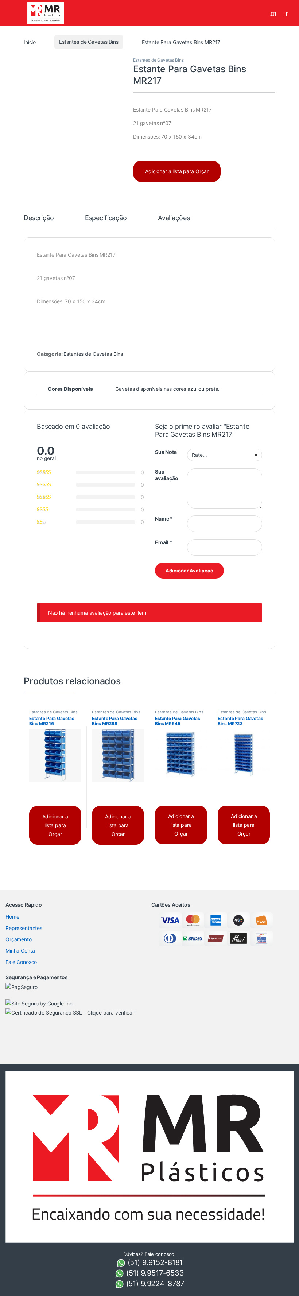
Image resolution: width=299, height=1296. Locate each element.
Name (164, 518)
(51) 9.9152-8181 (154, 1262)
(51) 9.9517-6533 (154, 1273)
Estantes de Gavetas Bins (89, 42)
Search (274, 13)
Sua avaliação (166, 474)
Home (12, 917)
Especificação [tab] (106, 218)
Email (163, 542)
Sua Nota (166, 452)
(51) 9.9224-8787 (154, 1283)
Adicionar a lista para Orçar (177, 171)
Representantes (23, 928)
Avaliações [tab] (174, 218)
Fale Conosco (21, 962)
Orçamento (18, 939)
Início (30, 42)
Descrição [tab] (39, 218)
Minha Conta (20, 950)
